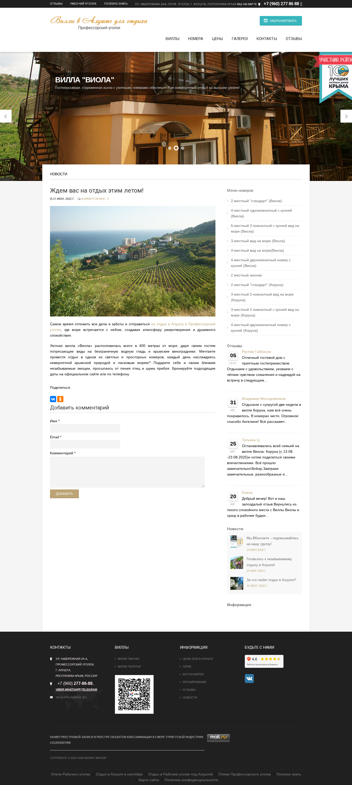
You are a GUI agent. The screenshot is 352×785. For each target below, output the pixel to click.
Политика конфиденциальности (191, 780)
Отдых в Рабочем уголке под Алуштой (180, 774)
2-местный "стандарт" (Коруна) (257, 285)
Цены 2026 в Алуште (198, 658)
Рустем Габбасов (256, 352)
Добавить (64, 494)
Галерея (240, 38)
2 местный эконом (246, 275)
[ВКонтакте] (53, 399)
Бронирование (194, 682)
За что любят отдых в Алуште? (271, 580)
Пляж (187, 666)
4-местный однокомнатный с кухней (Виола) (261, 213)
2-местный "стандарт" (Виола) (256, 201)
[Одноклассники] (60, 399)
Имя (53, 421)
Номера (195, 38)
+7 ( (267, 3)
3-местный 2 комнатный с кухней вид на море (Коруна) (265, 312)
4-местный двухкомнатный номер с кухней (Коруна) (261, 327)
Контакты (266, 38)
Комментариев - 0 (95, 198)
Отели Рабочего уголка (70, 774)
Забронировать (283, 21)
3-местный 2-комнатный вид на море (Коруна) (262, 297)
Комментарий (61, 453)
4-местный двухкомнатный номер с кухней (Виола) (261, 263)
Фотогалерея (193, 674)
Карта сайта (149, 780)
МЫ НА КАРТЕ (247, 4)
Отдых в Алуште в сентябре (119, 774)
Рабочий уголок (83, 3)
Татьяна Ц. (251, 440)
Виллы (172, 38)
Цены (217, 38)
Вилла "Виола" (129, 658)
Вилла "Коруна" (129, 666)
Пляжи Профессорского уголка (245, 774)
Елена (247, 493)
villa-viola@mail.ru (71, 697)
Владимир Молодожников (264, 399)
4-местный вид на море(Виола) (257, 250)
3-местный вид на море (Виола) (258, 241)
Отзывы (56, 3)
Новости (235, 529)
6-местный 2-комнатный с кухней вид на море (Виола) (265, 228)
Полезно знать (116, 3)
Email (54, 437)
